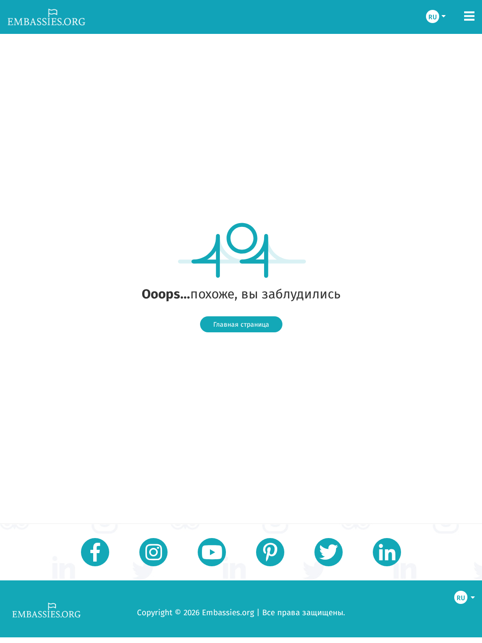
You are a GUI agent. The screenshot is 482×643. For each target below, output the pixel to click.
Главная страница (241, 324)
